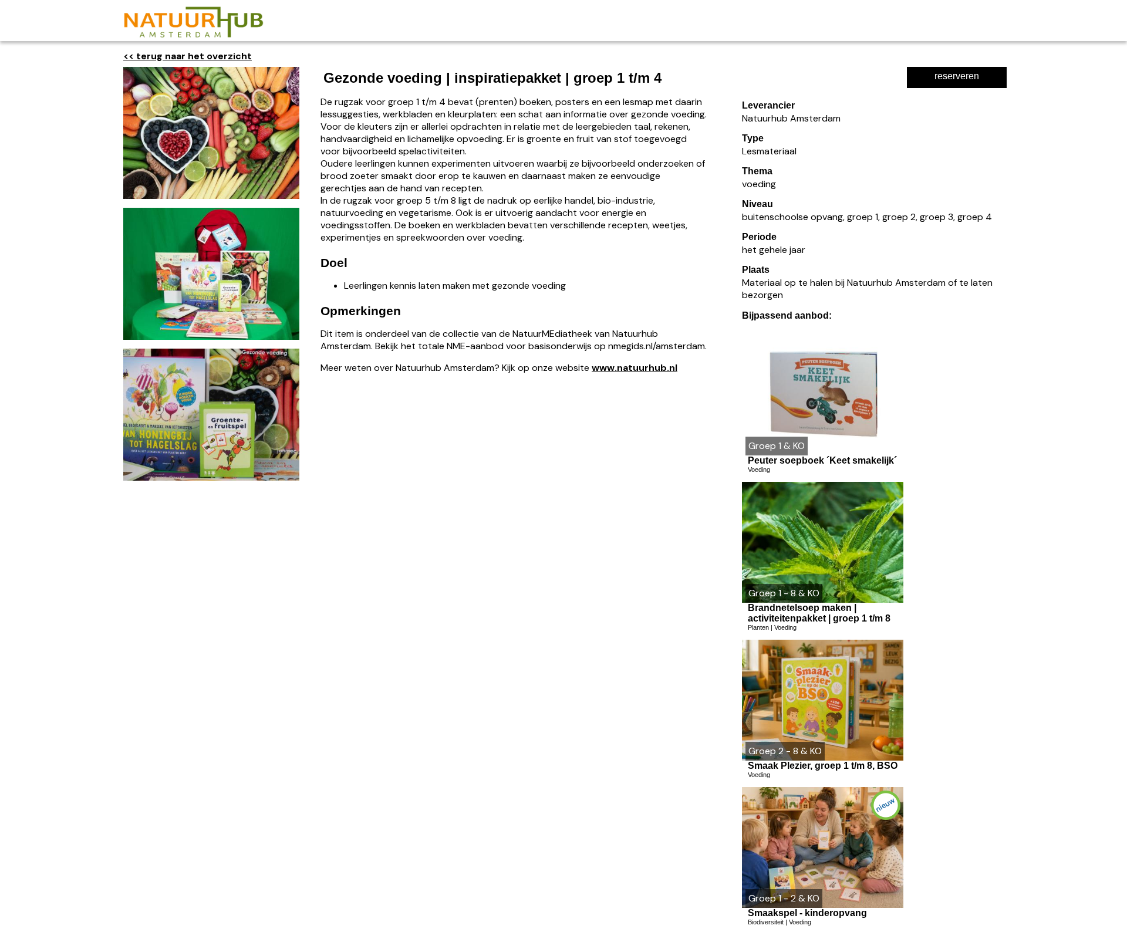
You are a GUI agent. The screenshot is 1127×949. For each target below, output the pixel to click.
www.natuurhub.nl (634, 368)
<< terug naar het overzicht (187, 56)
